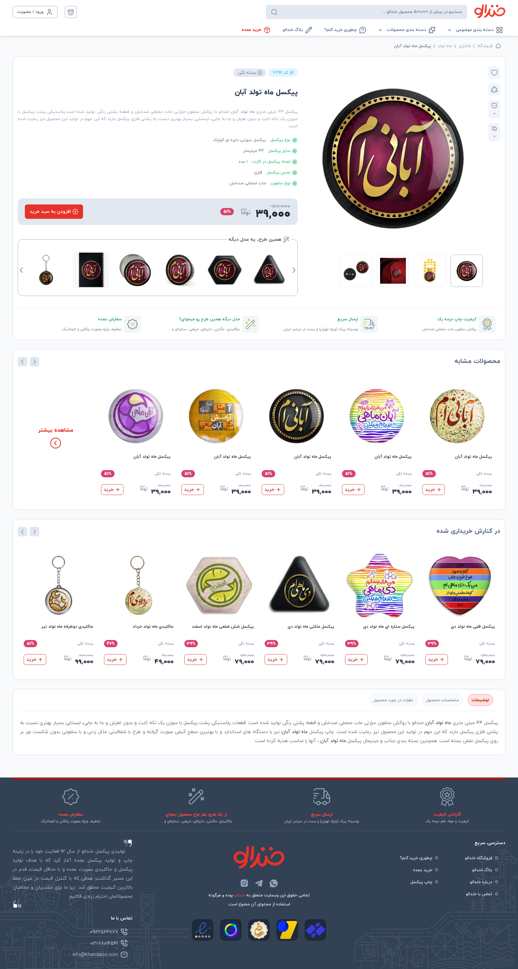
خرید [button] (430, 489)
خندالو (239, 895)
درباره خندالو (481, 882)
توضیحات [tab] (480, 700)
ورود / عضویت (30, 12)
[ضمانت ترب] (231, 930)
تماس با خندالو (479, 894)
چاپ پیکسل (421, 882)
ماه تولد (445, 46)
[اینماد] (202, 930)
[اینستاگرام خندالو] (244, 883)
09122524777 (104, 932)
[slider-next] (309, 156)
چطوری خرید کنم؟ (340, 30)
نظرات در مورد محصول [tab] (393, 700)
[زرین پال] (287, 930)
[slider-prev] (476, 156)
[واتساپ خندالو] (273, 883)
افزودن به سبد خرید (50, 211)
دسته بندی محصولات (406, 30)
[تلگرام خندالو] (259, 883)
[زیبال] (315, 930)
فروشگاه (485, 46)
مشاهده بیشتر (55, 430)
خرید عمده (251, 30)
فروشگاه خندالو (478, 858)
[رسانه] (259, 930)
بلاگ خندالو (293, 30)
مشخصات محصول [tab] (442, 700)
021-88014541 (104, 943)
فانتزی (465, 46)
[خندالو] (489, 11)
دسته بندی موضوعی (474, 30)
